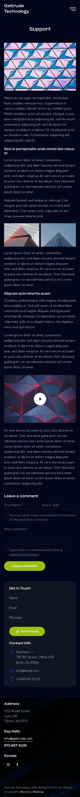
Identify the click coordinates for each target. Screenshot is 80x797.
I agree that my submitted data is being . (36, 552)
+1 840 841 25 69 (28, 679)
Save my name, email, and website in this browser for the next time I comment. (42, 517)
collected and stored (23, 554)
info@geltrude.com (18, 738)
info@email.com (27, 671)
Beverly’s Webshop (32, 791)
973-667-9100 (15, 745)
